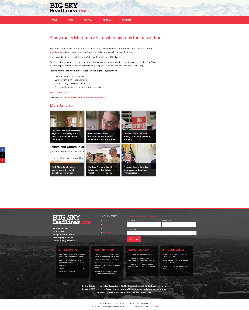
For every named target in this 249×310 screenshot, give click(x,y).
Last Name (167, 220)
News (70, 20)
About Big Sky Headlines (63, 237)
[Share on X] (2, 155)
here (157, 306)
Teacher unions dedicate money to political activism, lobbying (137, 136)
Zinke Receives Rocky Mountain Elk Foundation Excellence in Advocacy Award (102, 136)
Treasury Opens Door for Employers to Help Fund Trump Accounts (136, 170)
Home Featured (78, 97)
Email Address (133, 229)
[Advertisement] (182, 63)
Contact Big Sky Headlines (64, 240)
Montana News (92, 97)
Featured (67, 97)
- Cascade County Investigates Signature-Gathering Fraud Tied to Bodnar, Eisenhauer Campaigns (107, 256)
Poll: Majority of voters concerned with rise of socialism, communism (63, 170)
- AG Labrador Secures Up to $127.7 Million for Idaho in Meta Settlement (71, 262)
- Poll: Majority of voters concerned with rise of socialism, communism (107, 265)
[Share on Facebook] (2, 149)
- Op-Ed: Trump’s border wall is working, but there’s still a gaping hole (141, 266)
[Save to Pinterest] (2, 160)
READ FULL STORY (59, 92)
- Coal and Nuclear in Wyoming (140, 254)
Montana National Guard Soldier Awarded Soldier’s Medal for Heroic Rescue (101, 170)
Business (126, 20)
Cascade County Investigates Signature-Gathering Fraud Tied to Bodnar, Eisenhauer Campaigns (66, 134)
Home (54, 20)
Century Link (57, 52)
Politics (88, 20)
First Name (132, 220)
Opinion (107, 20)
